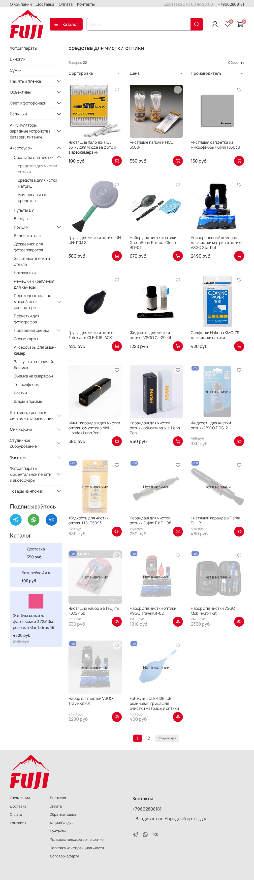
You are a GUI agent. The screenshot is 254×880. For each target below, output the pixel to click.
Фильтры (18, 457)
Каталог (70, 24)
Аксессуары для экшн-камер (35, 350)
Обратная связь (63, 814)
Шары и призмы (28, 401)
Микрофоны (21, 429)
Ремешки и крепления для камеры (34, 284)
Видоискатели (27, 235)
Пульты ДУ (24, 210)
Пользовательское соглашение (76, 839)
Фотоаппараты (23, 48)
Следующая (167, 738)
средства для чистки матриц (37, 183)
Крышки (21, 227)
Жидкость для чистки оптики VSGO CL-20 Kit (150, 335)
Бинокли (18, 59)
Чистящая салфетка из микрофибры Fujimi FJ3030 (215, 144)
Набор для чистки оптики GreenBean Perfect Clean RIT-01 (153, 242)
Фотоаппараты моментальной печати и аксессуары (30, 474)
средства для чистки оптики (37, 168)
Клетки (20, 393)
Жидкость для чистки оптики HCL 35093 (88, 520)
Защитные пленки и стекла (32, 261)
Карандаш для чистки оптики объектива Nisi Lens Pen (155, 428)
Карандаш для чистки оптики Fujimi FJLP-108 (150, 520)
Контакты (86, 4)
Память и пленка (25, 81)
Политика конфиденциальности (77, 848)
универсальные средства (32, 197)
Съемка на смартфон (33, 376)
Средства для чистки (34, 157)
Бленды (21, 218)
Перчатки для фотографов (26, 319)
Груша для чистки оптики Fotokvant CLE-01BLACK (91, 335)
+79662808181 (231, 4)
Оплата (66, 4)
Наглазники (25, 272)
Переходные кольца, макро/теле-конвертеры (33, 301)
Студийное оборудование (23, 443)
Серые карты (26, 338)
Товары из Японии (26, 491)
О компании (21, 4)
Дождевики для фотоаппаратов (28, 247)
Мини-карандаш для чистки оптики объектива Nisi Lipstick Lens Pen (94, 428)
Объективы (20, 92)
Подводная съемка (31, 330)
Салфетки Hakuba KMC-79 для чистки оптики (215, 335)
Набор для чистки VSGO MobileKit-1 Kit (213, 611)
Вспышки (18, 114)
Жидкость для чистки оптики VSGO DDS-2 (211, 425)
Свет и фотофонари (28, 103)
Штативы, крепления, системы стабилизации (32, 415)
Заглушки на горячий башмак (33, 364)
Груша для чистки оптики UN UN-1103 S (94, 240)
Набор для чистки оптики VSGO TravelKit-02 (153, 611)
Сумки (16, 70)
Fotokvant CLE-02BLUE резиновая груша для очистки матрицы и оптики (154, 703)
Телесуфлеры (26, 384)
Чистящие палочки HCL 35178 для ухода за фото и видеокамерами (92, 147)
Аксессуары (21, 148)
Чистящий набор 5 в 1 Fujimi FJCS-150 (93, 611)
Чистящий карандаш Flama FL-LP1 (215, 520)
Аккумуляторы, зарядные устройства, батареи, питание (31, 131)
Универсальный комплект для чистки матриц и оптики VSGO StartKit (217, 242)
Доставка (45, 4)
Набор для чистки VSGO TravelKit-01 (90, 701)
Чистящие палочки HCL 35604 (151, 144)
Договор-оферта (64, 856)
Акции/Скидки (61, 822)
